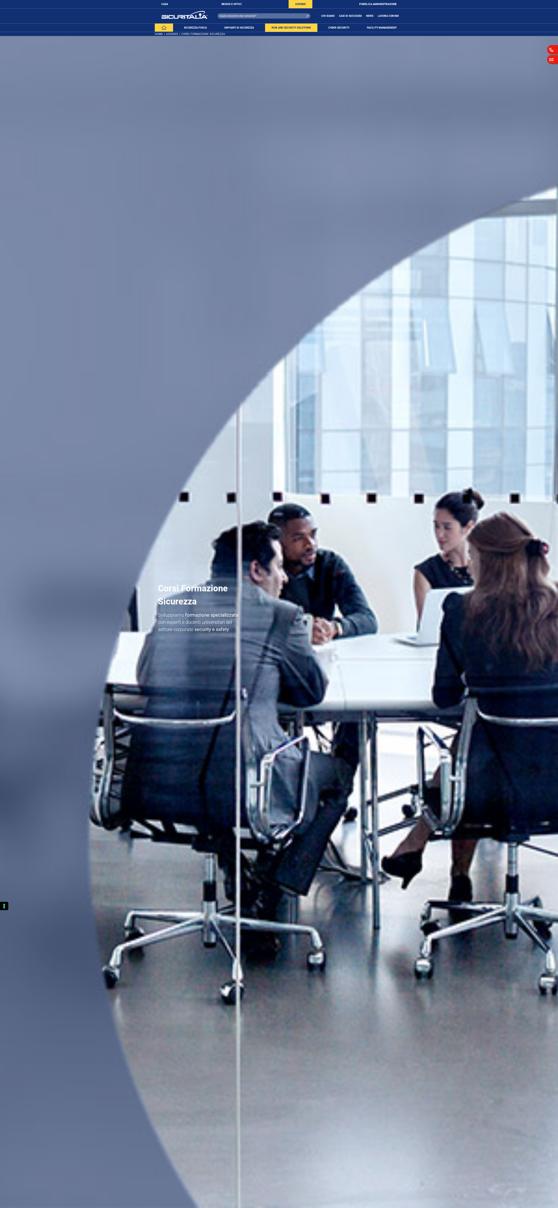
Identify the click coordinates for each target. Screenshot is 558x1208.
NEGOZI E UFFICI (231, 4)
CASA (164, 4)
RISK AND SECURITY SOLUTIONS (291, 27)
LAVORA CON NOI (388, 15)
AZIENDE (300, 4)
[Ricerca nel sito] (307, 16)
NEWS (369, 15)
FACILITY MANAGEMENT (382, 27)
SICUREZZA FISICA (195, 27)
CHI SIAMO (328, 15)
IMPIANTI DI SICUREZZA (239, 27)
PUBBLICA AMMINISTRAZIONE (378, 4)
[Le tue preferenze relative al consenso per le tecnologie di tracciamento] (4, 906)
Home (159, 34)
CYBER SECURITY (338, 27)
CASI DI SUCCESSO (350, 15)
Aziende (172, 34)
